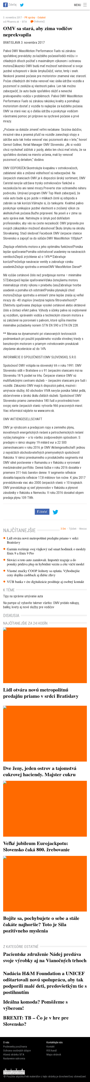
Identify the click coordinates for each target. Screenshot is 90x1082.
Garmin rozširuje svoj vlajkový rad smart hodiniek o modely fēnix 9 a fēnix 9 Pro (46, 551)
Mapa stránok (53, 1054)
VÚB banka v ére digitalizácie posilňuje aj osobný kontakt (45, 582)
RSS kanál (51, 1050)
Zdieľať (43, 511)
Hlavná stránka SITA (13, 1054)
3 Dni (63, 528)
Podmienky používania (15, 1046)
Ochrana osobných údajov (17, 1050)
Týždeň (72, 528)
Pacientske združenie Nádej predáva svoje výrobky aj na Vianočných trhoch (44, 957)
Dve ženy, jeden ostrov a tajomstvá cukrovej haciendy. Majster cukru (39, 771)
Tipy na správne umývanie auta (23, 596)
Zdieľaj (12, 4)
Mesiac (83, 528)
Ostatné (41, 17)
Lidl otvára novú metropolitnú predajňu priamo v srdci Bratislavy (42, 540)
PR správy (29, 17)
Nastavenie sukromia (14, 1058)
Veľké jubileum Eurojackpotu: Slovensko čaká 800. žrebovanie (36, 846)
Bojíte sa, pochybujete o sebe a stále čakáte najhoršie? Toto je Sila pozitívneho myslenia (41, 924)
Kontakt (50, 1046)
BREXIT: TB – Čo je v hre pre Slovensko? (36, 1020)
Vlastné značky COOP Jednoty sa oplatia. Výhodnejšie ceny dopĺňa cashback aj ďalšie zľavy (43, 573)
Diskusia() (39, 21)
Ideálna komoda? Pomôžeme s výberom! (35, 1005)
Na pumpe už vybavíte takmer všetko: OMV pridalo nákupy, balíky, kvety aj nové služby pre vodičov (41, 605)
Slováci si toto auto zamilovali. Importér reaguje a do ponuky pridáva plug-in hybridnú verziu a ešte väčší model (45, 562)
